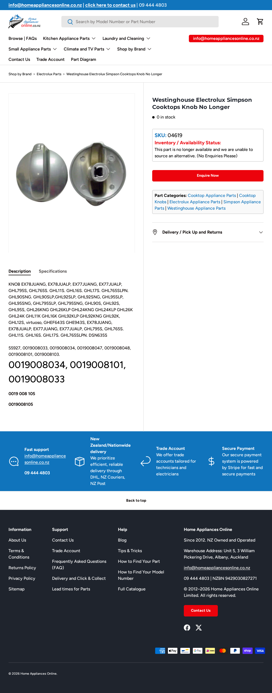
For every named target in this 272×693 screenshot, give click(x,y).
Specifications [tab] (53, 271)
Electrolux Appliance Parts (194, 201)
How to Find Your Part (139, 561)
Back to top (136, 500)
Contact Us (19, 59)
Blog (122, 540)
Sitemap (16, 588)
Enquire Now (208, 175)
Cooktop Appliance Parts (212, 195)
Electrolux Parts (49, 74)
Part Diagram (83, 59)
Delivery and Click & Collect (79, 578)
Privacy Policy (21, 578)
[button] (260, 21)
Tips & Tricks (130, 550)
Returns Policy (22, 567)
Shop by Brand (20, 74)
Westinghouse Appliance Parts (196, 208)
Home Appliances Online (38, 673)
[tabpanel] (71, 344)
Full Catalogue (132, 588)
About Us (17, 540)
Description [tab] (19, 271)
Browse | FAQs (22, 38)
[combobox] (139, 21)
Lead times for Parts (71, 588)
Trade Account (50, 59)
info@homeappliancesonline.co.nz (217, 567)
